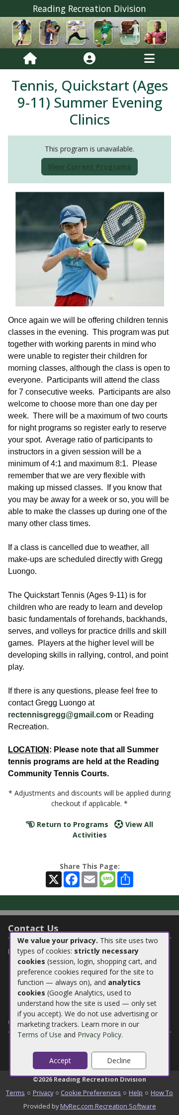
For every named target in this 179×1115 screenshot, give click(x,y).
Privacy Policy (99, 1034)
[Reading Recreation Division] (89, 32)
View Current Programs (89, 166)
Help (136, 1092)
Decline (119, 1060)
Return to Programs (71, 824)
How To (162, 1092)
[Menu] (149, 58)
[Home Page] (30, 58)
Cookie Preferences (91, 1092)
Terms (15, 1092)
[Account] (89, 58)
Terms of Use (39, 1034)
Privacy (43, 1092)
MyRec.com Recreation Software (108, 1106)
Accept (60, 1060)
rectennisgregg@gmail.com (60, 714)
